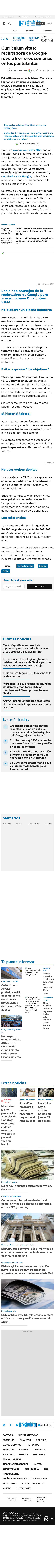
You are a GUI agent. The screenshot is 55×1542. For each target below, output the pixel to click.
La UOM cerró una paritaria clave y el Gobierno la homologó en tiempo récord (30, 766)
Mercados (33, 1444)
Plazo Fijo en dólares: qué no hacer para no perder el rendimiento (27, 1112)
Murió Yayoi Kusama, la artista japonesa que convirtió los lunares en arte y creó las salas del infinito (26, 648)
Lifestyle (39, 1449)
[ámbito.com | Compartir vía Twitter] (41, 70)
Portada (8, 1435)
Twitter (4, 1425)
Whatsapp (39, 1425)
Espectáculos (11, 1469)
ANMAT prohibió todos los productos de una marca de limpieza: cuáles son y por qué (35, 231)
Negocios (8, 1449)
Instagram (17, 1425)
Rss (46, 1469)
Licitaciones (24, 1488)
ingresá (49, 23)
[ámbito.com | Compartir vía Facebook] (37, 70)
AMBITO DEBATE (42, 1499)
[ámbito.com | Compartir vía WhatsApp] (34, 70)
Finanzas (47, 30)
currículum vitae (34, 39)
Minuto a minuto (7, 1101)
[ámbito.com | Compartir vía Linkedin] (44, 70)
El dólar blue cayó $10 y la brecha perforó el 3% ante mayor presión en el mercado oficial (31, 743)
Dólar (14, 30)
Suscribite (39, 586)
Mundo (23, 1454)
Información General (19, 39)
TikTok (6, 571)
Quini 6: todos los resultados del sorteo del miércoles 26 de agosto (48, 983)
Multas (7, 1488)
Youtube (31, 1425)
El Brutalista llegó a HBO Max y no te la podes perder (27, 674)
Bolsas (19, 823)
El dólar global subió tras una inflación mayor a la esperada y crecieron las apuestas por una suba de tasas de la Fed (27, 1270)
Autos (38, 1464)
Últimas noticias (28, 1435)
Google (42, 566)
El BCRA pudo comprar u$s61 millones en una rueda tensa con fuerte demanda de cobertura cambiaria (27, 1252)
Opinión (24, 1449)
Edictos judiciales (33, 1483)
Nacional (8, 1454)
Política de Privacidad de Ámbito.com (25, 1478)
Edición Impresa (12, 1459)
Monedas (7, 823)
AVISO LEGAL (10, 1483)
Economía (30, 30)
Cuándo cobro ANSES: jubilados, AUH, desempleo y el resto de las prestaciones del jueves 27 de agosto (11, 997)
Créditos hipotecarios (42, 17)
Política (41, 1440)
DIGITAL (12, 1499)
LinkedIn (24, 1425)
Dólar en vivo (24, 17)
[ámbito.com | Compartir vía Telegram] (48, 70)
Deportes (39, 1454)
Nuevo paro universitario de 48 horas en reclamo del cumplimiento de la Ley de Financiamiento (11, 1046)
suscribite (40, 23)
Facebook (10, 1425)
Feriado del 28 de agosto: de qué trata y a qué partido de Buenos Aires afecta (35, 241)
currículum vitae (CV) (27, 150)
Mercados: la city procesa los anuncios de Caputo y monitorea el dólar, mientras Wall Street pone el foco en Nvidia (27, 688)
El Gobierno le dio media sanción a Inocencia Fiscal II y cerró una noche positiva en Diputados (30, 755)
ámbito (4, 39)
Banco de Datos (12, 1444)
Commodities (33, 823)
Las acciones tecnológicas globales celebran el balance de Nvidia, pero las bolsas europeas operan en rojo (27, 662)
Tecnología (32, 1469)
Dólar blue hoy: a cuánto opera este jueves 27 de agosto (45, 1112)
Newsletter (45, 1425)
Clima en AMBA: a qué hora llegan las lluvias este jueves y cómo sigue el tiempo (47, 1016)
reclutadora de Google (16, 176)
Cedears (48, 823)
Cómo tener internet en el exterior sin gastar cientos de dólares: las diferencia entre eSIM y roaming (26, 1203)
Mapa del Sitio (11, 1473)
